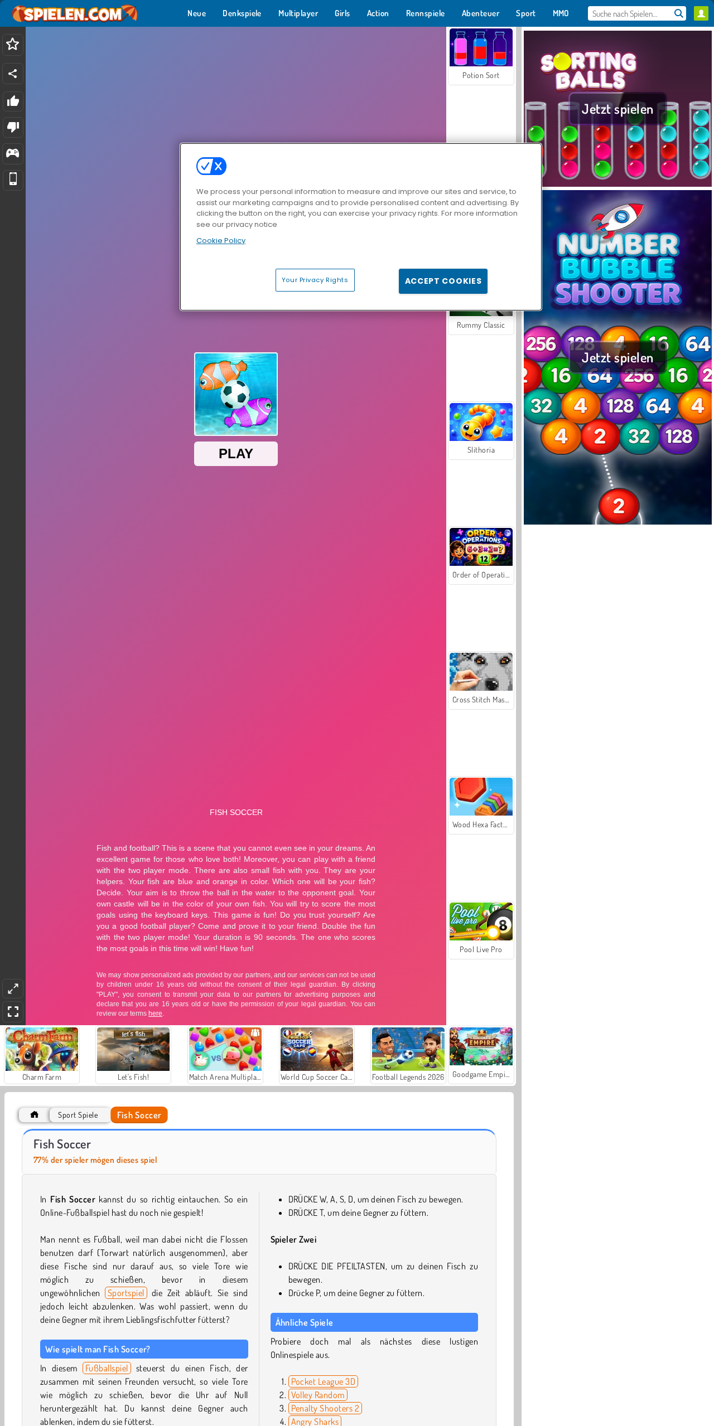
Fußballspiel (106, 1368)
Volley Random (318, 1394)
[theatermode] (12, 988)
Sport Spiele (78, 1114)
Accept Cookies (443, 280)
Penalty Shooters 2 (325, 1408)
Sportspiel (126, 1292)
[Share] (12, 73)
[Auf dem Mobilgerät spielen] (13, 180)
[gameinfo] (12, 154)
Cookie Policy (220, 240)
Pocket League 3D (323, 1381)
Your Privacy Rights (315, 279)
